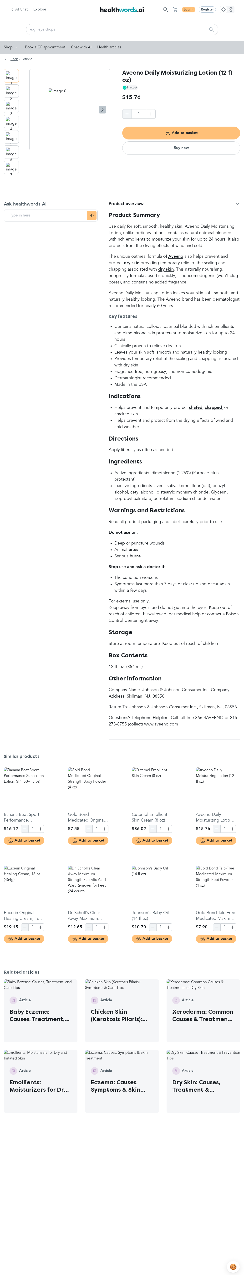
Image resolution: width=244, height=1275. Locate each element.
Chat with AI (81, 47)
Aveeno (175, 256)
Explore (39, 9)
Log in (188, 9)
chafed (195, 408)
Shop (8, 47)
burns (135, 556)
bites (133, 550)
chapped (213, 408)
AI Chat (21, 9)
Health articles (109, 47)
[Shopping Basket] (175, 9)
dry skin (131, 263)
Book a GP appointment (45, 47)
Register (207, 9)
